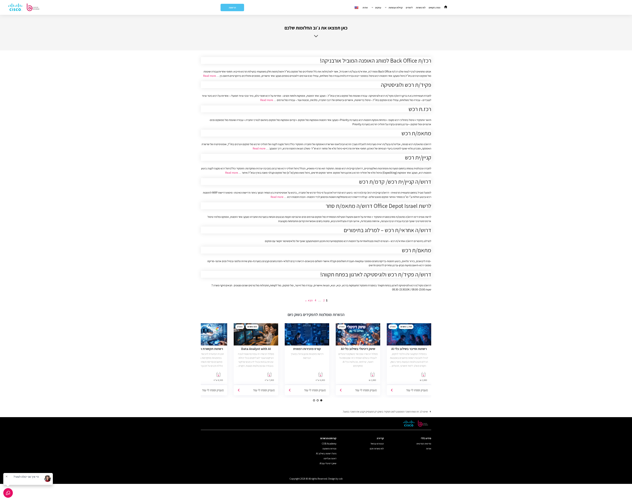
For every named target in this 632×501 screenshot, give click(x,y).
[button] (316, 31)
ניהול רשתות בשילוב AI (326, 453)
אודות (365, 7)
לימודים (409, 7)
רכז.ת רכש (419, 109)
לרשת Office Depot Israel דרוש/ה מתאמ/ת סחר (378, 206)
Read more (209, 76)
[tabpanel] (408, 360)
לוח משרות (420, 7)
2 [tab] (318, 400)
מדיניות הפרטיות (423, 443)
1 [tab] (321, 400)
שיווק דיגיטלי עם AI (328, 463)
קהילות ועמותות (396, 7)
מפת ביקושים (434, 7)
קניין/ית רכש (418, 157)
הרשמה (232, 7)
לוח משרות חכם (377, 448)
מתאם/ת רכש (416, 250)
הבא (309, 300)
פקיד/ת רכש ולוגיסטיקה (406, 84)
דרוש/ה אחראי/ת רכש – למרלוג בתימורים (387, 230)
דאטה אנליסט (330, 458)
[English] (357, 7)
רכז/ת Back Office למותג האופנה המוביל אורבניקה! (375, 60)
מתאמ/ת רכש (416, 133)
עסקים (378, 7)
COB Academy (329, 443)
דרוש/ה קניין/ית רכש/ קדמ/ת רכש (395, 181)
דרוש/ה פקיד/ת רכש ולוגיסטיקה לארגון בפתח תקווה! (375, 274)
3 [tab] (314, 400)
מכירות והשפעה (329, 448)
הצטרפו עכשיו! (377, 443)
